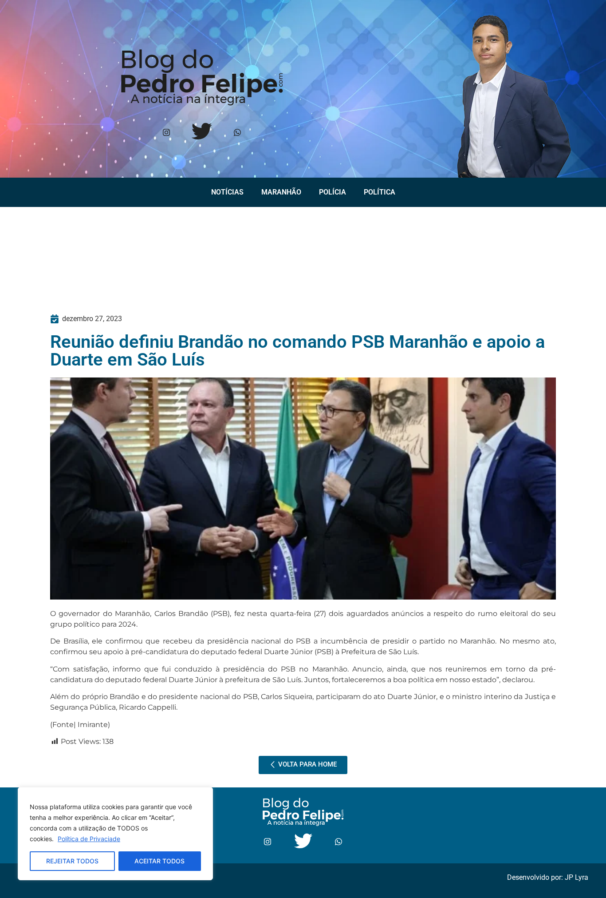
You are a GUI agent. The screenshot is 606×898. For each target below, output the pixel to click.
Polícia (332, 192)
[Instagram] (166, 133)
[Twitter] (201, 133)
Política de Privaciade (89, 838)
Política (379, 192)
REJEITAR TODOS (72, 861)
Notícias (227, 192)
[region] (115, 833)
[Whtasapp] (237, 133)
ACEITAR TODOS (159, 861)
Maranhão (281, 192)
